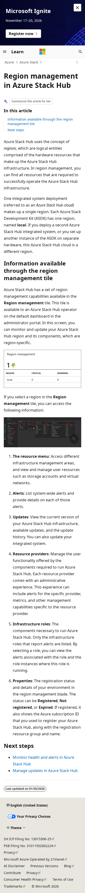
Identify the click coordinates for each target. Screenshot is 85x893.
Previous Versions (44, 866)
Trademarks (13, 886)
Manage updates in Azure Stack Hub (45, 770)
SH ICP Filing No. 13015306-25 (27, 839)
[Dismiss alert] (77, 7)
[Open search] (80, 51)
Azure (9, 62)
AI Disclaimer (14, 866)
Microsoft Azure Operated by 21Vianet (34, 859)
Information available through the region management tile (40, 121)
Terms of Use (63, 879)
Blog (67, 866)
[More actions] (77, 62)
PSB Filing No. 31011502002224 (28, 846)
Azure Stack (29, 62)
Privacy (9, 852)
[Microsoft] (42, 52)
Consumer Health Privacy (23, 879)
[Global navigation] (4, 51)
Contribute (12, 873)
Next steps (16, 130)
